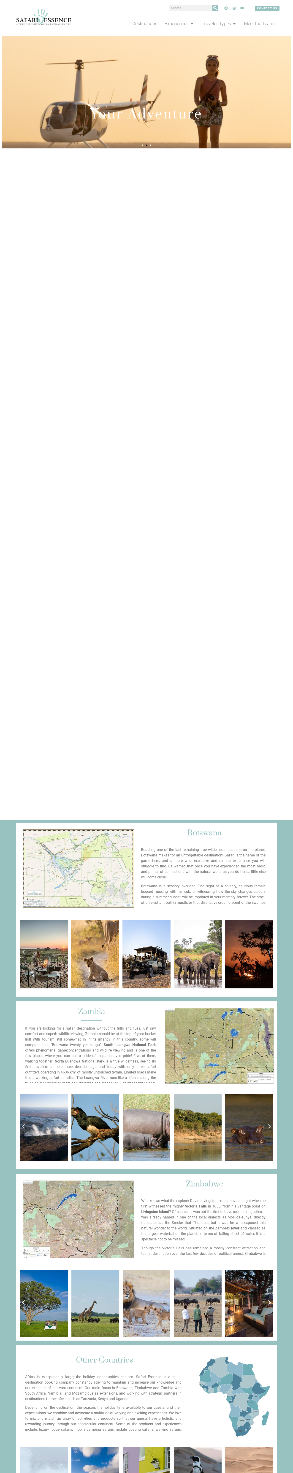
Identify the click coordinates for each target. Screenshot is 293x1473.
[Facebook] (225, 8)
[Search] (215, 8)
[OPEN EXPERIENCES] (192, 23)
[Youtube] (242, 8)
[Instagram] (234, 8)
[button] (142, 145)
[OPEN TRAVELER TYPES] (234, 23)
